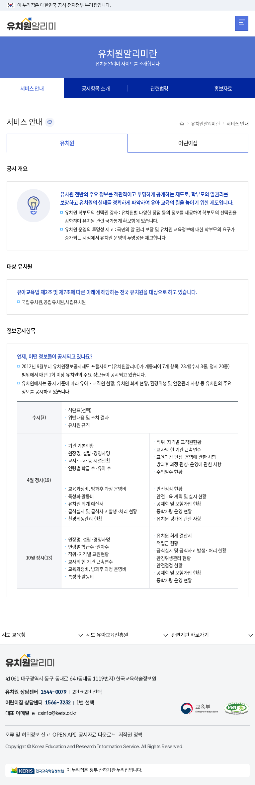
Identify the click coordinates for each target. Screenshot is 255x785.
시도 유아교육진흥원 (107, 635)
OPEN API (64, 735)
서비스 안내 (32, 88)
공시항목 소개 (96, 88)
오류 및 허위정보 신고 (27, 735)
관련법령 (159, 88)
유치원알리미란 (205, 123)
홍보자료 (223, 88)
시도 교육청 (14, 635)
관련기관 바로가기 (190, 635)
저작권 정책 (130, 735)
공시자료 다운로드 (97, 735)
